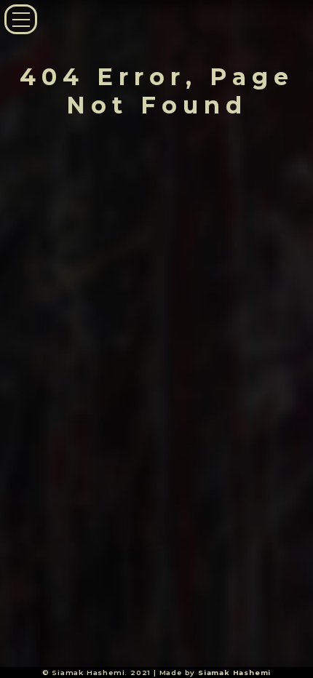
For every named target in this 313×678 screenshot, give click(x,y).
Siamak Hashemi (234, 673)
